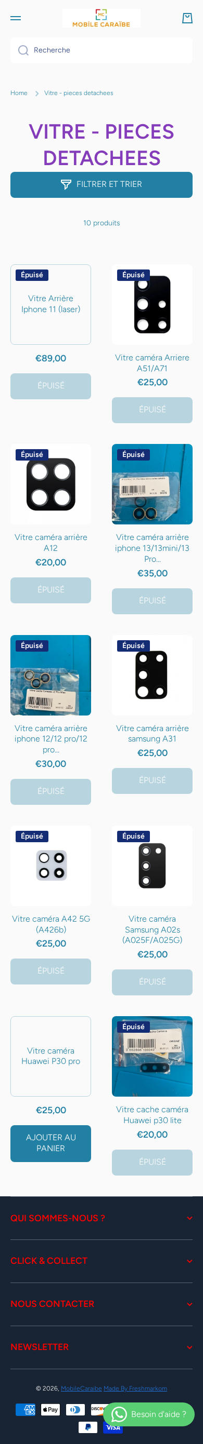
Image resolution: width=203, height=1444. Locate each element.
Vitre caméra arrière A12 (51, 542)
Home (19, 93)
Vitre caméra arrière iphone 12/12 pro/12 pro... (51, 739)
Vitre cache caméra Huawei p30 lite (152, 1114)
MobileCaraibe (81, 1388)
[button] (187, 18)
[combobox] (101, 50)
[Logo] (101, 18)
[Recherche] (19, 50)
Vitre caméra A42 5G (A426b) (51, 924)
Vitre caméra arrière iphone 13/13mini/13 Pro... (152, 548)
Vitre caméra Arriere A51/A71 (152, 363)
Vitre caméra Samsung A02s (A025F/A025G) (152, 930)
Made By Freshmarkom (135, 1388)
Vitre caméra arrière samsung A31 (152, 733)
